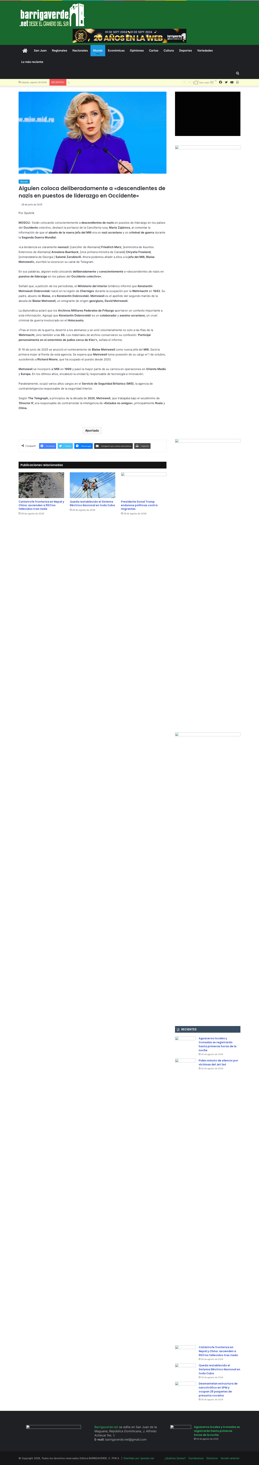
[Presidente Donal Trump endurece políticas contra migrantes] (143, 485)
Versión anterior (230, 1458)
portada (93, 430)
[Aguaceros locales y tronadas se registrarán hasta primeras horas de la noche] (185, 1043)
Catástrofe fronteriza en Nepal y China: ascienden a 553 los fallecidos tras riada (41, 505)
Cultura (169, 50)
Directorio (212, 1458)
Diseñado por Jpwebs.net (139, 1458)
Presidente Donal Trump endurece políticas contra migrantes (139, 505)
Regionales (59, 50)
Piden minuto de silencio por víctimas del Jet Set (218, 1062)
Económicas (116, 50)
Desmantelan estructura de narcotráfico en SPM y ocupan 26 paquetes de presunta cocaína (218, 1389)
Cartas (153, 50)
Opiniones (137, 50)
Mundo (98, 50)
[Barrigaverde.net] (52, 14)
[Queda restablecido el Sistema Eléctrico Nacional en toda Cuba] (92, 485)
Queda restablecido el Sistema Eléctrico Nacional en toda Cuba (106, 82)
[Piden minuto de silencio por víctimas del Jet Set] (185, 1201)
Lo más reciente (32, 62)
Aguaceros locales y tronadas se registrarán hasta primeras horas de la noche (217, 1044)
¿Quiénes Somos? (175, 1458)
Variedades (205, 50)
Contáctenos (196, 1458)
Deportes (185, 50)
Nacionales (80, 50)
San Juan (40, 50)
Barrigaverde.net (106, 1427)
